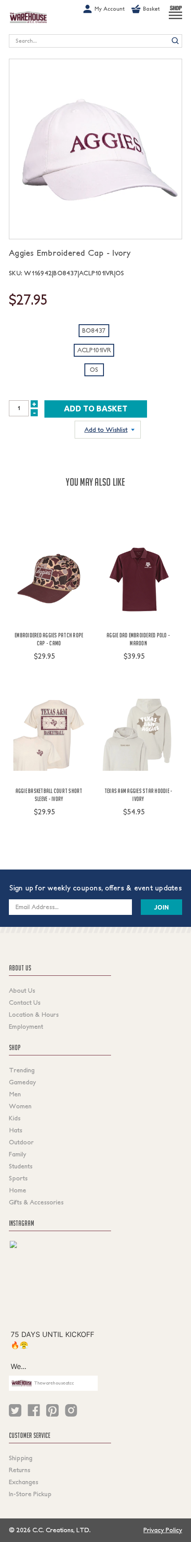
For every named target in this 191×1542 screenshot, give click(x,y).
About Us (22, 990)
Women (20, 1106)
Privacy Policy (162, 1530)
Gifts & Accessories (36, 1202)
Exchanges (23, 1482)
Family (17, 1154)
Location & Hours (34, 1014)
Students (20, 1166)
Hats (15, 1130)
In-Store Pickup (30, 1494)
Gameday (22, 1082)
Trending (22, 1070)
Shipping (20, 1457)
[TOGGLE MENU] (175, 19)
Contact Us (24, 1002)
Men (15, 1094)
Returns (19, 1470)
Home (17, 1190)
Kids (14, 1118)
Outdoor (21, 1142)
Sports (18, 1178)
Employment (26, 1026)
